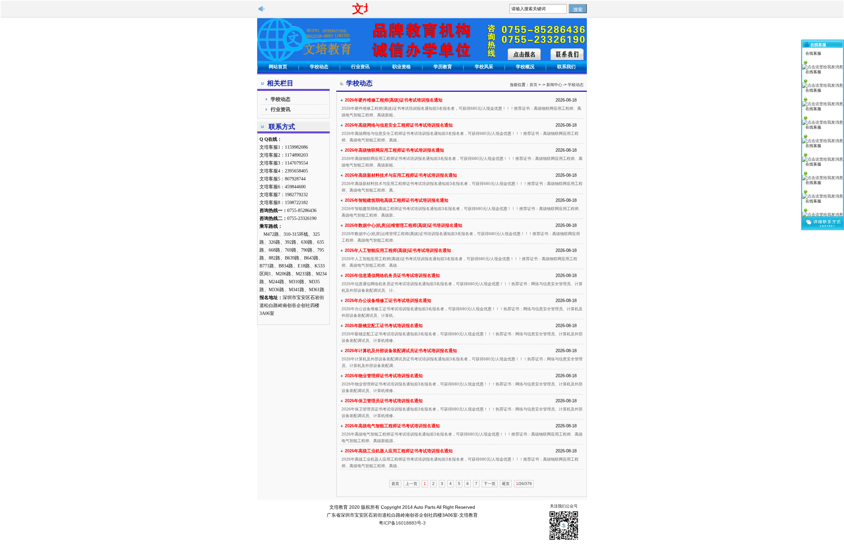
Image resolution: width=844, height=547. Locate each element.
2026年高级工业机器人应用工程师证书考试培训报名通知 (399, 450)
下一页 (490, 483)
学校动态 (280, 99)
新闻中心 (554, 84)
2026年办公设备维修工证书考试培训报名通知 (388, 300)
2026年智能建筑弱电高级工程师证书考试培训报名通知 (396, 200)
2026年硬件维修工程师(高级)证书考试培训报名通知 (393, 100)
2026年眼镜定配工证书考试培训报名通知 (384, 325)
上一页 (411, 483)
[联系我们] (567, 54)
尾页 (506, 483)
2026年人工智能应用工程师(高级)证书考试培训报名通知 (398, 250)
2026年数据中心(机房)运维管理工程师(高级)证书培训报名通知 (403, 225)
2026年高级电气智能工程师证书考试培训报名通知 (392, 425)
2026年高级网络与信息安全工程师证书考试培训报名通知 (399, 125)
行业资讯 (280, 109)
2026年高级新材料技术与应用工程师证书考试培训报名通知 (401, 175)
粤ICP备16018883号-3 (402, 523)
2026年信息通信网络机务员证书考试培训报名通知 (392, 275)
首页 (533, 84)
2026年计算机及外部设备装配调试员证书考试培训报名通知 (401, 350)
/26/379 (524, 483)
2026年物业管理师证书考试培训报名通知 (384, 375)
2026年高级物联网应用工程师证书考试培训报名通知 (394, 150)
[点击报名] (524, 54)
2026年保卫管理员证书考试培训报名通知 (384, 400)
